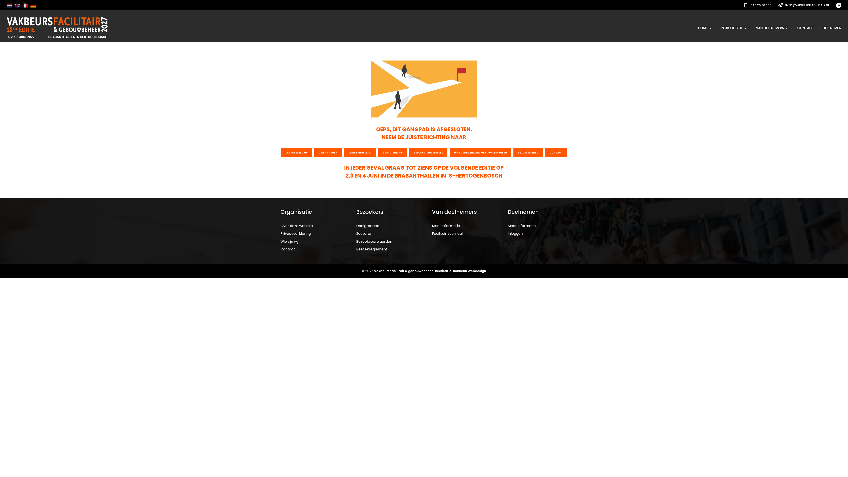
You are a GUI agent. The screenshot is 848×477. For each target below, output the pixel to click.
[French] (25, 5)
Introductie (732, 28)
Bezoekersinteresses (428, 152)
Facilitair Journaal (447, 233)
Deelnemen (832, 28)
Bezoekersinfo (528, 152)
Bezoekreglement (371, 249)
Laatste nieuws (297, 152)
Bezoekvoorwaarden (374, 241)
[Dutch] (9, 5)
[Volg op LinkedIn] (838, 5)
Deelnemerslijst (360, 152)
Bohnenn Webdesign (469, 271)
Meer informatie (446, 225)
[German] (33, 5)
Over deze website (296, 225)
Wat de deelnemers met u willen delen (480, 152)
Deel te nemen (328, 152)
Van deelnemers (770, 28)
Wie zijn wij (289, 241)
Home (703, 28)
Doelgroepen (367, 225)
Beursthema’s (393, 152)
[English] (17, 5)
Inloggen (515, 233)
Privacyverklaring (295, 233)
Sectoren (364, 233)
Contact (805, 28)
